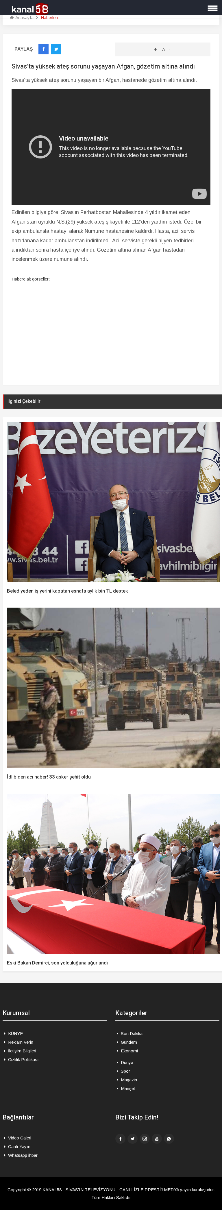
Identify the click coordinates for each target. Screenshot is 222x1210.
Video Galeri (19, 1137)
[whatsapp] (169, 1139)
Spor (125, 1071)
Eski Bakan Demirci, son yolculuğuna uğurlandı (57, 963)
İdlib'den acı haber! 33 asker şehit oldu (49, 777)
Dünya (126, 1062)
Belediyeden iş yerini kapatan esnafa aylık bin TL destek (67, 591)
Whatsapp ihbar (22, 1155)
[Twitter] (132, 1139)
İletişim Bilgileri (21, 1050)
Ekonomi (129, 1050)
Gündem (128, 1042)
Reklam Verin (20, 1042)
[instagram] (145, 1139)
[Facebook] (120, 1139)
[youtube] (157, 1139)
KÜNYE (15, 1033)
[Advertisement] (111, 334)
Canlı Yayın (18, 1146)
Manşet (127, 1088)
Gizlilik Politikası (23, 1059)
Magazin (128, 1079)
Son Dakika (131, 1033)
